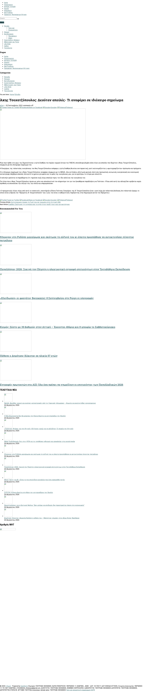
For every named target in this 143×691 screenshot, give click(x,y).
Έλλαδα (6, 26)
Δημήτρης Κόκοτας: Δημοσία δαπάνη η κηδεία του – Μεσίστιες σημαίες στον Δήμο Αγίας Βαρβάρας (42, 518)
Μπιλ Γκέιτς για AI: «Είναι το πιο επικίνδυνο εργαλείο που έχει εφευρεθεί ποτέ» (34, 480)
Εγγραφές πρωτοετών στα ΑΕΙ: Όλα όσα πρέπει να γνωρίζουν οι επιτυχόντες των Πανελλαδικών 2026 (61, 384)
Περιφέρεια (12, 36)
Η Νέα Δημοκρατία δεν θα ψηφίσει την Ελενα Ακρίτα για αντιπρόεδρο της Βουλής (35, 416)
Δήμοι (10, 38)
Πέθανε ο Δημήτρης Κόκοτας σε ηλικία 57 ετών (28, 355)
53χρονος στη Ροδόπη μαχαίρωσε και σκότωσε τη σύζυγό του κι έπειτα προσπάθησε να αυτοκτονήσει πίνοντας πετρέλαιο (51, 454)
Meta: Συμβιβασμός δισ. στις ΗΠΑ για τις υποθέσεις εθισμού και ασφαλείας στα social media (39, 441)
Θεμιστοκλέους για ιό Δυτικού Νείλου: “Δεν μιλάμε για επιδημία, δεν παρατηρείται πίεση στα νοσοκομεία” (44, 505)
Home (12, 95)
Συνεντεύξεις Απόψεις (12, 40)
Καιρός (6, 9)
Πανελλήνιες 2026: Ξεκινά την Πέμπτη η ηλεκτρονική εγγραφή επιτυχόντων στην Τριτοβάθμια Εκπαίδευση (65, 269)
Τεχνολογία (8, 48)
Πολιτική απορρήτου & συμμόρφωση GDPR (80, 690)
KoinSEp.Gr (24, 686)
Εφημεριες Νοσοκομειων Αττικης (15, 15)
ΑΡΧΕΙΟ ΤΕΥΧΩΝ (9, 7)
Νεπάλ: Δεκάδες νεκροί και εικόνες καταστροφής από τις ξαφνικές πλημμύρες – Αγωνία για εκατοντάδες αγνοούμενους (50, 403)
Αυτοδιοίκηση (8, 34)
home (6, 3)
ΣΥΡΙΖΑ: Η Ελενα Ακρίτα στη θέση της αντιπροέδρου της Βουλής (28, 493)
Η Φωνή (8, 686)
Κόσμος (6, 32)
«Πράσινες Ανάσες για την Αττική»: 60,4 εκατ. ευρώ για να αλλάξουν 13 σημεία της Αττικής (38, 429)
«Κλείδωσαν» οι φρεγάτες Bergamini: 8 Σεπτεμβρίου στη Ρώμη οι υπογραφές (47, 298)
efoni (2, 105)
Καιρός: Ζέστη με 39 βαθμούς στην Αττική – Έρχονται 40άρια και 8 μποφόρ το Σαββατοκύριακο (57, 327)
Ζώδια (6, 46)
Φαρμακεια (8, 11)
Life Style (7, 44)
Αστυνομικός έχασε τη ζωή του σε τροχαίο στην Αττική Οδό (36, 202)
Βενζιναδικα (8, 13)
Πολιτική (11, 28)
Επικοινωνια (8, 5)
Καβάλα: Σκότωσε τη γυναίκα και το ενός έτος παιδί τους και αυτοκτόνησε (39, 204)
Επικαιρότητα (12, 30)
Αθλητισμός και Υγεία (11, 42)
